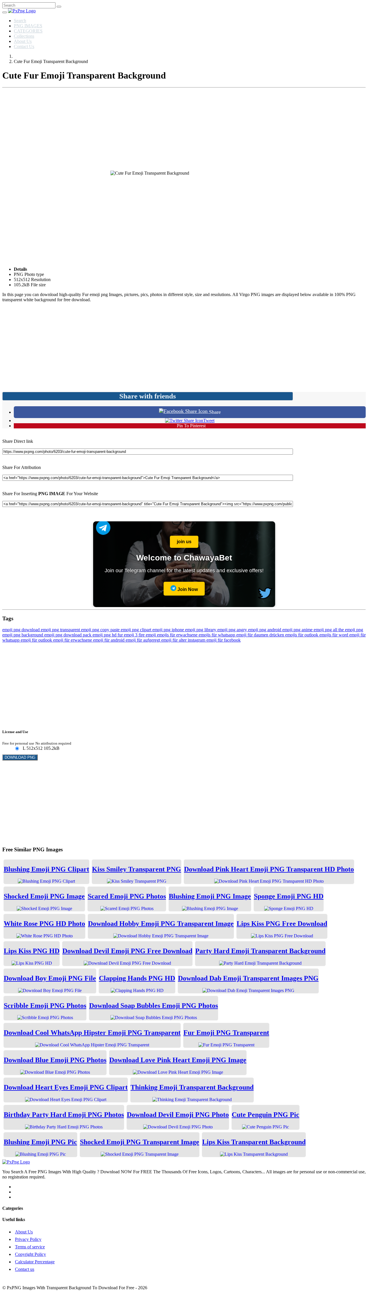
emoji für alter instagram (183, 640)
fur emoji (126, 634)
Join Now (187, 589)
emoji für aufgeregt (143, 640)
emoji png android (265, 629)
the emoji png (350, 629)
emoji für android (109, 640)
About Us (23, 41)
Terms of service (30, 1246)
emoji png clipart (136, 629)
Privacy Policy (28, 1239)
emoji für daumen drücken (260, 634)
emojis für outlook (302, 634)
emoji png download (21, 629)
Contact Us (24, 46)
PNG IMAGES (28, 25)
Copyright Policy (30, 1254)
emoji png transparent (61, 629)
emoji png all (326, 629)
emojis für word (334, 634)
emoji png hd (105, 634)
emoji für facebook (223, 640)
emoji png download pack (68, 634)
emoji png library (201, 629)
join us (184, 541)
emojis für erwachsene (178, 634)
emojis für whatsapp (217, 634)
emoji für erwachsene (73, 640)
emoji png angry (232, 629)
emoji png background (23, 634)
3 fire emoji (146, 634)
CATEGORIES (28, 30)
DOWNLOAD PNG (20, 757)
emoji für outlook (37, 640)
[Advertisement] (184, 130)
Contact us (24, 1269)
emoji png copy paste (101, 629)
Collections (24, 36)
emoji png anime (298, 629)
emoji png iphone (168, 629)
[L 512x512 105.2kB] (17, 748)
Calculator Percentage (35, 1261)
